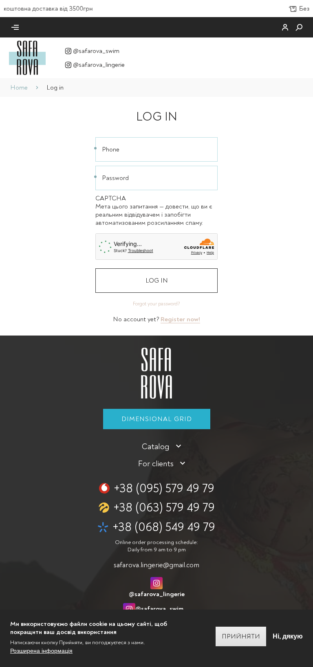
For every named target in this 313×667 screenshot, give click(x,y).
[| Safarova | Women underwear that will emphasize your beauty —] (27, 57)
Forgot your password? (156, 304)
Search (299, 27)
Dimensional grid (156, 419)
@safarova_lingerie (99, 65)
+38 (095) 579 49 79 (164, 488)
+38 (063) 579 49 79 (164, 507)
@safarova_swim (96, 51)
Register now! (180, 319)
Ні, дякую (288, 636)
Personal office (285, 27)
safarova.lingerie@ (156, 565)
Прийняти (241, 636)
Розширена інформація (41, 650)
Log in (156, 280)
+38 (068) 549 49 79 (163, 527)
